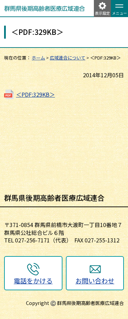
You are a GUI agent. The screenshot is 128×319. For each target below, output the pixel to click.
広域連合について (67, 57)
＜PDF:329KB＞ (35, 94)
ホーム (38, 57)
